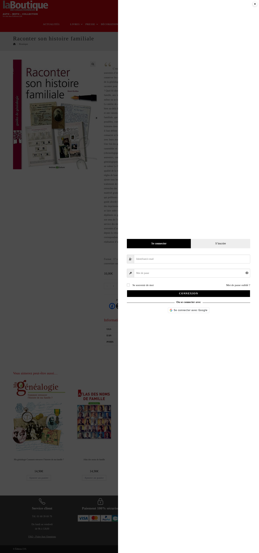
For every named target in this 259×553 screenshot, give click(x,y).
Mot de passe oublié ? (238, 285)
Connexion (188, 293)
